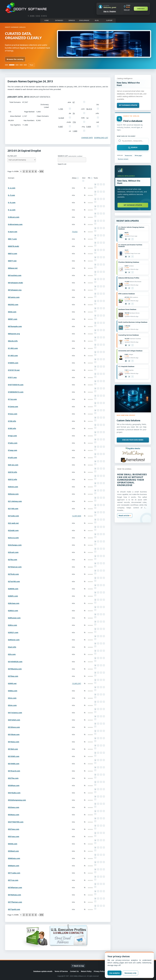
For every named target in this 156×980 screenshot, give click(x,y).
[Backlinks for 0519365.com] (104, 753)
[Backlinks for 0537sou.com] (104, 826)
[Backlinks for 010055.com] (104, 359)
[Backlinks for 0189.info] (104, 425)
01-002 (13, 348)
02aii (12, 647)
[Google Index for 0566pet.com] (95, 865)
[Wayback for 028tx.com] (101, 622)
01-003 (13, 355)
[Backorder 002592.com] (95, 301)
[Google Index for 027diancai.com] (95, 566)
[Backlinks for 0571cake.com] (104, 869)
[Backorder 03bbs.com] (95, 687)
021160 (13, 508)
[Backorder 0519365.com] (95, 753)
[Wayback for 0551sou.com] (101, 833)
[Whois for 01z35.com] (98, 454)
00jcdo (13, 341)
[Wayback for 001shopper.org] (101, 286)
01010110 (14, 370)
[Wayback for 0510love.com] (101, 724)
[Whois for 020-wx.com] (98, 461)
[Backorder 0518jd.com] (95, 745)
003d (12, 312)
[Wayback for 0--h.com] (101, 199)
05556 (12, 844)
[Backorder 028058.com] (95, 585)
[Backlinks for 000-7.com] (104, 235)
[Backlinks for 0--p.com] (104, 206)
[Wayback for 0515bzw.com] (101, 731)
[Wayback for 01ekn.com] (101, 439)
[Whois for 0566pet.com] (98, 862)
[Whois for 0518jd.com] (98, 745)
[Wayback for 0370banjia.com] (101, 665)
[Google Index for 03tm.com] (95, 705)
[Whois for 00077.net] (98, 257)
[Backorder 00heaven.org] (95, 330)
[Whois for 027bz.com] (98, 556)
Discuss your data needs (132, 440)
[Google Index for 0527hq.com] (95, 777)
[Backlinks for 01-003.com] (104, 352)
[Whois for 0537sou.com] (98, 826)
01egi (12, 435)
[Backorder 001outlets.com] (95, 272)
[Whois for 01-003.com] (98, 352)
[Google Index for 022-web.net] (95, 522)
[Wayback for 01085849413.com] (101, 388)
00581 (12, 319)
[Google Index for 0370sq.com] (95, 675)
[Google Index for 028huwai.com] (95, 617)
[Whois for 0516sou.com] (98, 738)
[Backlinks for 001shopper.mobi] (104, 279)
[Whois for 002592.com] (98, 301)
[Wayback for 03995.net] (101, 680)
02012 (12, 479)
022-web (13, 523)
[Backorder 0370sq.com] (95, 673)
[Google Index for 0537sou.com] (95, 828)
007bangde (15, 326)
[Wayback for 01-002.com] (101, 345)
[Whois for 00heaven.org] (98, 330)
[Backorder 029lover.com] (95, 636)
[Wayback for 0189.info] (101, 425)
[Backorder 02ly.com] (95, 651)
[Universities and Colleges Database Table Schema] (126, 361)
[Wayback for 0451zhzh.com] (101, 716)
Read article (124, 515)
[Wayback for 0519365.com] (101, 753)
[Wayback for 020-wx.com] (101, 461)
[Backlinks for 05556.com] (104, 840)
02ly (12, 654)
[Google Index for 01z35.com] (95, 457)
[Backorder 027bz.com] (95, 556)
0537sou (13, 829)
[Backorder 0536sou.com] (95, 811)
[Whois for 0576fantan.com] (98, 884)
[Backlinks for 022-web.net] (104, 520)
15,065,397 (76, 683)
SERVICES (72, 20)
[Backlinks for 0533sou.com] (104, 804)
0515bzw (14, 734)
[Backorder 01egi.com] (95, 432)
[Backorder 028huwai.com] (95, 614)
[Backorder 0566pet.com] (95, 862)
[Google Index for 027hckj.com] (95, 573)
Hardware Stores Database (127, 309)
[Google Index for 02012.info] (95, 479)
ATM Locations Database (126, 294)
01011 (12, 377)
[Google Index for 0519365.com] (95, 756)
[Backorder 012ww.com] (95, 403)
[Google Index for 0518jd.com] (95, 748)
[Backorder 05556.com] (95, 840)
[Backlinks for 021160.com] (104, 505)
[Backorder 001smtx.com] (95, 294)
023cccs (13, 538)
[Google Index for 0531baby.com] (95, 792)
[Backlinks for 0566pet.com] (104, 862)
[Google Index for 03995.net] (95, 683)
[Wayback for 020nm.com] (101, 483)
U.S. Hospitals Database (126, 366)
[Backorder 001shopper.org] (95, 286)
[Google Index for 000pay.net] (95, 267)
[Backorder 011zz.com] (95, 396)
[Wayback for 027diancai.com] (101, 563)
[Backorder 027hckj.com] (95, 571)
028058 (13, 589)
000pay (13, 268)
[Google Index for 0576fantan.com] (95, 887)
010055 (13, 363)
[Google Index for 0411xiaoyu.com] (95, 712)
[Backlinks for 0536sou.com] (104, 811)
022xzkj (13, 530)
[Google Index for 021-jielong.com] (95, 501)
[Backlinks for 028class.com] (104, 600)
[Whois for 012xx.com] (98, 410)
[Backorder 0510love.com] (95, 724)
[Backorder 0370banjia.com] (95, 665)
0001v (12, 253)
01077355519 (15, 384)
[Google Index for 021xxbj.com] (95, 515)
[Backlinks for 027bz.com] (104, 556)
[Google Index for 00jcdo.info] (95, 340)
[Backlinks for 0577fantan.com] (104, 898)
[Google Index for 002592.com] (95, 304)
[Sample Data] (129, 239)
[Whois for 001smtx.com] (98, 294)
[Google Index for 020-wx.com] (95, 464)
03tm (12, 705)
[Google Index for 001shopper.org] (95, 289)
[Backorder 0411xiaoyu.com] (95, 709)
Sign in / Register (109, 11)
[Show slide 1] (6, 64)
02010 (12, 472)
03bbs (12, 691)
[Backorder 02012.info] (95, 476)
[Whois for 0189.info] (98, 425)
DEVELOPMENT (84, 20)
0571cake (14, 873)
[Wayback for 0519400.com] (101, 760)
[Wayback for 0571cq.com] (101, 877)
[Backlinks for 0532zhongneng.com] (104, 796)
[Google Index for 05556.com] (95, 843)
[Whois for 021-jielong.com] (98, 498)
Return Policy (86, 971)
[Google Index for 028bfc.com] (95, 595)
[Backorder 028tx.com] (95, 622)
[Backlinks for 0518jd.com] (104, 745)
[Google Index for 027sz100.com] (95, 581)
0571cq (13, 880)
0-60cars (13, 217)
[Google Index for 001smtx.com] (95, 296)
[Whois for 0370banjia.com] (98, 665)
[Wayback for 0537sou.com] (101, 826)
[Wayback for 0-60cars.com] (101, 213)
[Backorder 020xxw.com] (95, 490)
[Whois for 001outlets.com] (98, 272)
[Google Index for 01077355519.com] (95, 384)
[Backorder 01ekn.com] (95, 439)
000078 (13, 246)
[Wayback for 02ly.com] (101, 651)
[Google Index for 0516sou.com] (95, 741)
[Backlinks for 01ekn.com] (104, 439)
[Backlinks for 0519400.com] (104, 760)
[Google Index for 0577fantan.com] (95, 901)
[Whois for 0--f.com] (98, 192)
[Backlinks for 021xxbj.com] (104, 512)
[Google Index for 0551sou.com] (95, 836)
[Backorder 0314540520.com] (95, 658)
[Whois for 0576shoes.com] (98, 891)
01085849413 (15, 392)
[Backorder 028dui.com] (95, 607)
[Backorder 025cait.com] (95, 549)
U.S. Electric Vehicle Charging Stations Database (131, 228)
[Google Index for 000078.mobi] (95, 245)
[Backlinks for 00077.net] (104, 257)
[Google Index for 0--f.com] (95, 194)
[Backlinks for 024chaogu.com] (104, 541)
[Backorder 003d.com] (95, 308)
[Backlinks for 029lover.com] (104, 636)
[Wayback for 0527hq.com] (101, 775)
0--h (11, 202)
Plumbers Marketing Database (128, 262)
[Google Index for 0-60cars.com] (95, 216)
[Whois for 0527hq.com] (98, 775)
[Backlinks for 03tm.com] (104, 702)
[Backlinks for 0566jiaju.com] (104, 855)
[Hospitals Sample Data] (129, 376)
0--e (11, 188)
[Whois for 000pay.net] (98, 264)
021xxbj (13, 516)
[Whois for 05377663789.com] (98, 818)
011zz (12, 399)
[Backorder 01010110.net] (95, 366)
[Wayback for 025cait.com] (101, 549)
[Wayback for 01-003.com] (101, 352)
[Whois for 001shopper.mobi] (98, 279)
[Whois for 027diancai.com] (98, 563)
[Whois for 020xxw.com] (98, 490)
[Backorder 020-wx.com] (95, 461)
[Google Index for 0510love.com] (95, 726)
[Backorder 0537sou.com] (95, 826)
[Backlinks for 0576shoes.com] (104, 891)
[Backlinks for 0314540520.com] (104, 658)
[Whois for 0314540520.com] (98, 658)
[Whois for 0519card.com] (98, 767)
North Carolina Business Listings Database (132, 322)
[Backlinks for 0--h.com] (104, 199)
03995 (12, 683)
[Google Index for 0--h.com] (95, 202)
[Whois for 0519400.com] (98, 760)
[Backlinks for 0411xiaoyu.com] (104, 709)
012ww (13, 406)
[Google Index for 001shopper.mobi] (95, 282)
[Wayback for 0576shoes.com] (101, 891)
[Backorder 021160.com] (95, 505)
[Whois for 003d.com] (98, 308)
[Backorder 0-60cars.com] (95, 213)
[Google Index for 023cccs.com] (95, 537)
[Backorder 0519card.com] (95, 767)
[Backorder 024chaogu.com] (95, 541)
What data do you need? (126, 136)
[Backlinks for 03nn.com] (104, 694)
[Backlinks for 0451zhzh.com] (104, 716)
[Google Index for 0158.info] (95, 420)
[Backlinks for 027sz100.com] (104, 578)
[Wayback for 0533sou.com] (101, 804)
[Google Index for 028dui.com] (95, 610)
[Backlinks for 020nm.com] (104, 483)
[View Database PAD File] (132, 239)
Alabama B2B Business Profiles (128, 278)
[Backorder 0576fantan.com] (95, 884)
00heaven (14, 333)
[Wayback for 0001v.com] (101, 250)
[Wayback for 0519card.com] (101, 767)
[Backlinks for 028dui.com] (104, 607)
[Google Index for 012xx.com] (95, 413)
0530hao (13, 785)
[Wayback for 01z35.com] (101, 454)
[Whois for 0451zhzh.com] (98, 716)
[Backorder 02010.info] (95, 469)
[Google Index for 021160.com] (95, 508)
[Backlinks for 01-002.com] (104, 345)
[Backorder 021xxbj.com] (95, 512)
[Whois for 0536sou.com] (98, 811)
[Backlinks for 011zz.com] (104, 396)
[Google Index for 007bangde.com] (95, 326)
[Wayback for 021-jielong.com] (101, 498)
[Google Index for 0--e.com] (95, 187)
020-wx (13, 465)
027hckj (13, 574)
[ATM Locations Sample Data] (129, 304)
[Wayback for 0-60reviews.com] (101, 221)
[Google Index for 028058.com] (95, 588)
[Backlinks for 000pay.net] (104, 264)
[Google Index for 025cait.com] (95, 552)
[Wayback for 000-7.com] (101, 235)
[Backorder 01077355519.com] (95, 381)
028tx (12, 625)
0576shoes (14, 895)
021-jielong (15, 501)
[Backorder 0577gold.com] (95, 906)
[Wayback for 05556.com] (101, 840)
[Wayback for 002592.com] (101, 301)
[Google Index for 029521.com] (95, 632)
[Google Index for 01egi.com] (95, 435)
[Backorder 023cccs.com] (95, 534)
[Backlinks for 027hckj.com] (104, 571)
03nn (12, 698)
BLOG (97, 20)
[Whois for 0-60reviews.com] (98, 221)
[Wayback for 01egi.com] (101, 432)
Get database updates (128, 105)
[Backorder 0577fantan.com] (95, 898)
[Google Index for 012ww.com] (95, 406)
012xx (12, 414)
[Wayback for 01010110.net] (101, 366)
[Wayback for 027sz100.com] (101, 578)
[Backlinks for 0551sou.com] (104, 833)
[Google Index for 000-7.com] (95, 238)
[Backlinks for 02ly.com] (104, 651)
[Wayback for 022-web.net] (101, 520)
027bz (12, 559)
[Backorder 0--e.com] (95, 184)
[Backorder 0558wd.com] (95, 847)
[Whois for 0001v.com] (98, 250)
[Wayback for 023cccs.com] (101, 534)
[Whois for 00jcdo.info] (98, 337)
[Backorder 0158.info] (95, 418)
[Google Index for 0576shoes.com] (95, 894)
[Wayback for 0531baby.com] (101, 789)
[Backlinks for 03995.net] (104, 680)
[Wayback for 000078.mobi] (101, 243)
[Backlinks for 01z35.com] (104, 454)
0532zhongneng (17, 800)
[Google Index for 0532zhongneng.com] (95, 799)
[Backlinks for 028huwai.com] (104, 614)
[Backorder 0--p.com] (95, 206)
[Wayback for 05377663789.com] (101, 818)
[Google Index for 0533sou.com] (95, 807)
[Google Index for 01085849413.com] (95, 391)
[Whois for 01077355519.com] (98, 381)
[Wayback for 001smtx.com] (101, 294)
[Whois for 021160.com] (98, 505)
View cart (127, 10)
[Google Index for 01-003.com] (95, 355)
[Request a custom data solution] (133, 398)
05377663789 (15, 822)
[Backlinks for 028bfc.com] (104, 592)
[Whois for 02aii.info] (98, 643)
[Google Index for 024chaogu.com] (95, 544)
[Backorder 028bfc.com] (95, 592)
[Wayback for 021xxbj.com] (101, 512)
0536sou (13, 814)
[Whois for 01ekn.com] (98, 439)
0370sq (13, 676)
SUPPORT (109, 20)
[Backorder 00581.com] (95, 315)
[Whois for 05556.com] (98, 840)
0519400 (13, 763)
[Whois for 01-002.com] (98, 345)
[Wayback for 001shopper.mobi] (101, 279)
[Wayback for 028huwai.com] (101, 614)
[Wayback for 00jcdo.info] (101, 337)
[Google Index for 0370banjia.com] (95, 668)
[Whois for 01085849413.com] (98, 388)
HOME (46, 20)
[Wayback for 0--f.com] (101, 192)
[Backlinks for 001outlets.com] (104, 272)
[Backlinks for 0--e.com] (104, 184)
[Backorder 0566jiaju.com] (95, 855)
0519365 (13, 756)
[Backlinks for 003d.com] (104, 308)
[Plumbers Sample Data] (129, 272)
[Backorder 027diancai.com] (95, 563)
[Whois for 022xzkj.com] (98, 527)
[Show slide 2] (12, 64)
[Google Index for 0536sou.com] (95, 814)
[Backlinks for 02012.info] (104, 476)
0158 (12, 421)
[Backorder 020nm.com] (95, 483)
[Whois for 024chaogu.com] (98, 541)
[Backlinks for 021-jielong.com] (104, 498)
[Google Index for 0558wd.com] (95, 850)
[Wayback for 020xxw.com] (101, 490)
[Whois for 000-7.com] (98, 235)
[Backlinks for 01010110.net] (104, 366)
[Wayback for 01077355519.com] (101, 381)
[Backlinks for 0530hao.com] (104, 782)
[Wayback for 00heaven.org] (101, 330)
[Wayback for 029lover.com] (101, 636)
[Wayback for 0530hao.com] (101, 782)
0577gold (14, 909)
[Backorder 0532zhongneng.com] (95, 796)
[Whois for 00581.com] (98, 315)
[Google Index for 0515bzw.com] (95, 734)
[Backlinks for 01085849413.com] (104, 388)
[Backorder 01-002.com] (95, 345)
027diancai (15, 567)
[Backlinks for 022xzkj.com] (104, 527)
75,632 (75, 231)
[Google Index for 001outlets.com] (95, 275)
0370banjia (15, 669)
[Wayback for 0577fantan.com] (101, 898)
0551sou (13, 836)
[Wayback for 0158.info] (101, 418)
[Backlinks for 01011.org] (104, 374)
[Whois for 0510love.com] (98, 724)
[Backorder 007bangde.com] (95, 323)
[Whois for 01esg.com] (98, 447)
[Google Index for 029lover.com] (95, 639)
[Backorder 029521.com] (95, 629)
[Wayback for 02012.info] (101, 476)
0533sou (13, 807)
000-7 (12, 239)
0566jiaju (14, 858)
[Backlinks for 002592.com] (104, 301)
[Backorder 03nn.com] (95, 694)
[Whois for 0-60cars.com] (98, 213)
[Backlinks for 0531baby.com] (104, 789)
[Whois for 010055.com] (98, 359)
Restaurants (128, 155)
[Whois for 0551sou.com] (98, 833)
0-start (12, 231)
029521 (13, 632)
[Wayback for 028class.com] (101, 600)
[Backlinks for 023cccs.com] (104, 534)
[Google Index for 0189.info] (95, 428)
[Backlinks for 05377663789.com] (104, 818)
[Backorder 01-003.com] (95, 352)
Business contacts (123, 159)
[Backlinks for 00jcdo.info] (104, 337)
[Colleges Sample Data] (129, 361)
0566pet (13, 865)
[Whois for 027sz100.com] (98, 578)
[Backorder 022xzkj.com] (95, 527)
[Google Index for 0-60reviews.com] (95, 224)
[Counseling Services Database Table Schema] (126, 345)
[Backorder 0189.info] (95, 425)
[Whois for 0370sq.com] (98, 673)
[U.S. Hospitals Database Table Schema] (126, 376)
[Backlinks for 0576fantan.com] (104, 884)
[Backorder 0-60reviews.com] (95, 221)
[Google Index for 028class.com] (95, 603)
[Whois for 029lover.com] (98, 636)
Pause (31, 65)
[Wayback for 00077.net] (101, 257)
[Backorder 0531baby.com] (95, 789)
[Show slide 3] (17, 64)
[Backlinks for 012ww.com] (104, 403)
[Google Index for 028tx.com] (95, 624)
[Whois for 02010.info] (98, 469)
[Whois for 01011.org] (98, 374)
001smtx (14, 297)
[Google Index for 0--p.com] (95, 209)
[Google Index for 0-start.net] (95, 231)
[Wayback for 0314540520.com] (101, 658)
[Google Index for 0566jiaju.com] (95, 858)
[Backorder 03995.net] (95, 680)
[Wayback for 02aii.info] (101, 643)
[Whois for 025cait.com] (98, 549)
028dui (13, 610)
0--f (11, 195)
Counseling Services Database (128, 335)
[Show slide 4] (21, 64)
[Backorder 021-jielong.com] (95, 498)
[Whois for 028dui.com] (98, 607)
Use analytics (114, 973)
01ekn (12, 443)
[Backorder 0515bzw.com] (95, 731)
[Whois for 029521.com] (98, 629)
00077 (12, 261)
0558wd (13, 851)
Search (134, 147)
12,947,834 (76, 516)
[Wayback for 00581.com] (101, 315)
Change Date (87, 137)
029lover (14, 640)
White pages (138, 155)
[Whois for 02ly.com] (98, 651)
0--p (11, 210)
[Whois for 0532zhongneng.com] (98, 796)
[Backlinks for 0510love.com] (104, 724)
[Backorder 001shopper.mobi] (95, 279)
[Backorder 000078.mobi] (95, 243)
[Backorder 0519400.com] (95, 760)
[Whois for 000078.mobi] (98, 243)
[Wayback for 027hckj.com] (101, 571)
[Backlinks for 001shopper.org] (104, 286)
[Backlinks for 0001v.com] (104, 250)
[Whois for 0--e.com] (98, 184)
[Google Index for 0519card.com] (95, 770)
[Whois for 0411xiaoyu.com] (98, 709)
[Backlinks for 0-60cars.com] (104, 213)
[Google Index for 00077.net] (95, 260)
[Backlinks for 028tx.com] (104, 622)
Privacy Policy (99, 971)
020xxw (13, 494)
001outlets (14, 275)
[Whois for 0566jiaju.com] (98, 855)
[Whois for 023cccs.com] (98, 534)
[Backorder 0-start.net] (95, 228)
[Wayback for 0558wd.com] (101, 847)
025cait (13, 552)
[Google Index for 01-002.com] (95, 347)
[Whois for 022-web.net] (98, 520)
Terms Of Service (61, 971)
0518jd (13, 749)
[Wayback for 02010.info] (101, 469)
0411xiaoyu (15, 712)
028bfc (13, 596)
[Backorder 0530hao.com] (95, 782)
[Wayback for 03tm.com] (101, 702)
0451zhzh (14, 720)
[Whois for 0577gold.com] (98, 906)
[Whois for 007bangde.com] (98, 323)
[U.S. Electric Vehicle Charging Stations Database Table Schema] (126, 239)
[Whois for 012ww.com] (98, 403)
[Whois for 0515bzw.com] (98, 731)
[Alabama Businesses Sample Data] (129, 288)
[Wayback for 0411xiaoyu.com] (101, 709)
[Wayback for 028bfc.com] (101, 592)
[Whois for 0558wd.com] (98, 847)
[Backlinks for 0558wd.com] (104, 847)
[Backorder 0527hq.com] (95, 775)
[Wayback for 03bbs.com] (101, 687)
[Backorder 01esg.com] (95, 447)
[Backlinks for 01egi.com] (104, 432)
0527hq (13, 778)
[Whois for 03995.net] (98, 680)
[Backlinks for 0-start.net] (104, 228)
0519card (14, 771)
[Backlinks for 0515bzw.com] (104, 731)
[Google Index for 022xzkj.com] (95, 530)
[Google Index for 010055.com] (95, 362)
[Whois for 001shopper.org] (98, 286)
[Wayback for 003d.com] (101, 308)
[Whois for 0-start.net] (98, 228)
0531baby (14, 793)
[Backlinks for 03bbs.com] (104, 687)
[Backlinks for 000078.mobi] (104, 243)
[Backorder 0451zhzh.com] (95, 716)
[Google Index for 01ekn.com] (95, 442)
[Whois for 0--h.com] (98, 199)
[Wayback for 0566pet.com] (101, 862)
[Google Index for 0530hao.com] (95, 785)
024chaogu (15, 545)
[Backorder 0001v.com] (95, 250)
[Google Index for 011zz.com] (95, 398)
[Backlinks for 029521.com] (104, 629)
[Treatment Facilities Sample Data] (129, 345)
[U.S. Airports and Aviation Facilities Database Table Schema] (126, 256)
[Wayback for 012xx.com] (101, 410)
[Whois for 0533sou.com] (98, 804)
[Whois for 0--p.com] (98, 206)
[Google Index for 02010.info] (95, 471)
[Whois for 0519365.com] (98, 753)
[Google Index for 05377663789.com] (95, 821)
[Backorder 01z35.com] (95, 454)
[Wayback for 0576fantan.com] (101, 884)
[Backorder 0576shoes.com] (95, 891)
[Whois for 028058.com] (98, 585)
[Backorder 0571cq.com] (95, 877)
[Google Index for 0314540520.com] (95, 661)
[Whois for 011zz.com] (98, 396)
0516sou (13, 742)
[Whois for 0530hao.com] (98, 782)
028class (13, 603)
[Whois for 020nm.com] (98, 483)
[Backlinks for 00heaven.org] (104, 330)
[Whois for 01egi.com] (98, 432)
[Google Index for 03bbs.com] (95, 690)
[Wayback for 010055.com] (101, 359)
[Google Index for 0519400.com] (95, 763)
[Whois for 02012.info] (98, 476)
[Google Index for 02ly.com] (95, 654)
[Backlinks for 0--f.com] (104, 192)
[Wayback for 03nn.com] (101, 694)
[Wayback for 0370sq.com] (101, 673)
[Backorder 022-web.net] (95, 520)
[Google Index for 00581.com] (95, 318)
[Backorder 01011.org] (95, 374)
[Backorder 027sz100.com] (95, 578)
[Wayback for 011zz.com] (101, 396)
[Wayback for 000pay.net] (101, 264)
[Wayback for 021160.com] (101, 505)
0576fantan (15, 887)
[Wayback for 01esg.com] (101, 447)
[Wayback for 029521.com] (101, 629)
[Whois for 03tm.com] (98, 702)
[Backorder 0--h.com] (95, 199)
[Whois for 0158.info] (98, 418)
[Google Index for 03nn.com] (95, 697)
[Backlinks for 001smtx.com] (104, 294)
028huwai (14, 618)
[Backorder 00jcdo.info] (95, 337)
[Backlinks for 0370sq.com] (104, 673)
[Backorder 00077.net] (95, 257)
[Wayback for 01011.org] (101, 374)
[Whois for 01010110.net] (98, 366)
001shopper (15, 282)
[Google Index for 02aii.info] (95, 646)
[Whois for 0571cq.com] (98, 877)
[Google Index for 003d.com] (95, 311)
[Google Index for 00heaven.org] (95, 333)
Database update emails (42, 971)
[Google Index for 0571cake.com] (95, 872)
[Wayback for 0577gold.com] (101, 906)
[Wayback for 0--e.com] (101, 184)
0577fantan (15, 902)
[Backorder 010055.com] (95, 359)
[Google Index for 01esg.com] (95, 449)
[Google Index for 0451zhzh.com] (95, 719)
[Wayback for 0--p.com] (101, 206)
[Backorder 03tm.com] (95, 702)
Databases (59, 20)
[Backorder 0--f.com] (95, 192)
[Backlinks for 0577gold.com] (104, 906)
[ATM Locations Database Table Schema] (126, 304)
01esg (12, 450)
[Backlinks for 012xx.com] (104, 410)
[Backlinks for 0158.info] (104, 418)
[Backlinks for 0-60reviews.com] (104, 221)
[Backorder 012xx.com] (95, 410)
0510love (14, 727)
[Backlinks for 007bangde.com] (104, 323)
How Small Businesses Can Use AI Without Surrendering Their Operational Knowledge (132, 480)
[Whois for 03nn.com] (98, 694)
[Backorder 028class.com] (95, 600)
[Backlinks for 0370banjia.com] (104, 665)
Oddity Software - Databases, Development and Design (26, 7)
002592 (13, 304)
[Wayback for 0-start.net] (101, 228)
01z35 (12, 457)
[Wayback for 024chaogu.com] (101, 541)
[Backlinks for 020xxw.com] (104, 490)
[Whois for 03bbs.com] (98, 687)
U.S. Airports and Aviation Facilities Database (130, 246)
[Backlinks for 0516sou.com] (104, 738)
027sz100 (14, 581)
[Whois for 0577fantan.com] (98, 898)
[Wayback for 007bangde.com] (101, 323)
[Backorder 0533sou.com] (95, 804)
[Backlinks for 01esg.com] (104, 447)
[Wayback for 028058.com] (101, 585)
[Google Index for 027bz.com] (95, 559)
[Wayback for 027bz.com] (101, 556)
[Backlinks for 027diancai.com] (104, 563)
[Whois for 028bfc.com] (98, 592)
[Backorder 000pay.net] (95, 264)
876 (41, 171)
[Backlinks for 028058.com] (104, 585)
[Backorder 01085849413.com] (95, 388)
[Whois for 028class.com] (98, 600)
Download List (101, 137)
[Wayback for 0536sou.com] (101, 811)
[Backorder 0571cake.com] (95, 869)
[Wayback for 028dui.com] (101, 607)
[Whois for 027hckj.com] (98, 571)
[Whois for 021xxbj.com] (98, 512)
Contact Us (74, 971)
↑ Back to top (78, 966)
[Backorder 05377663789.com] (95, 818)
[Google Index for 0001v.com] (95, 253)
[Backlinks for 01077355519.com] (104, 381)
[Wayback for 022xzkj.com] (101, 527)
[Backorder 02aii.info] (95, 643)
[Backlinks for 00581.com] (104, 315)
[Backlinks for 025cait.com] (104, 549)
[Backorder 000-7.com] (95, 235)
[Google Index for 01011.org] (95, 377)
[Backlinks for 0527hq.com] (104, 775)
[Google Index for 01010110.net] (95, 369)
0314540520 (15, 661)
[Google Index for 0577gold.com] (95, 909)
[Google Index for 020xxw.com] (95, 493)
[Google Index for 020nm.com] (95, 486)
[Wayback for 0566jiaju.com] (101, 855)
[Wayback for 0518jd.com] (101, 745)
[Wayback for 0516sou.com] (101, 738)
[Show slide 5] (25, 64)
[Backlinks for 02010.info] (104, 469)
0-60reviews (15, 224)
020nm (13, 487)
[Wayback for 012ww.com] (101, 403)
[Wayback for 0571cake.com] (101, 869)
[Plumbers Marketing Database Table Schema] (126, 272)
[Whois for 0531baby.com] (98, 789)
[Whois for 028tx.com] (98, 622)
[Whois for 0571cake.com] (98, 869)
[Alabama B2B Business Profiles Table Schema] (126, 288)
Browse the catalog (15, 59)
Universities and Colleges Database (130, 351)
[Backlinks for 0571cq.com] (104, 877)
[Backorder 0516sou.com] (95, 738)
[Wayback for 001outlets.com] (101, 272)
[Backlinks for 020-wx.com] (104, 461)
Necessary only (130, 973)
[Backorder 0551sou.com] (95, 833)
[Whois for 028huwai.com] (98, 614)
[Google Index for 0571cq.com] (95, 879)
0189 (12, 428)
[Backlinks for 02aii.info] (104, 643)
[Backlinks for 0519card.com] (104, 767)
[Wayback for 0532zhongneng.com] (101, 796)
